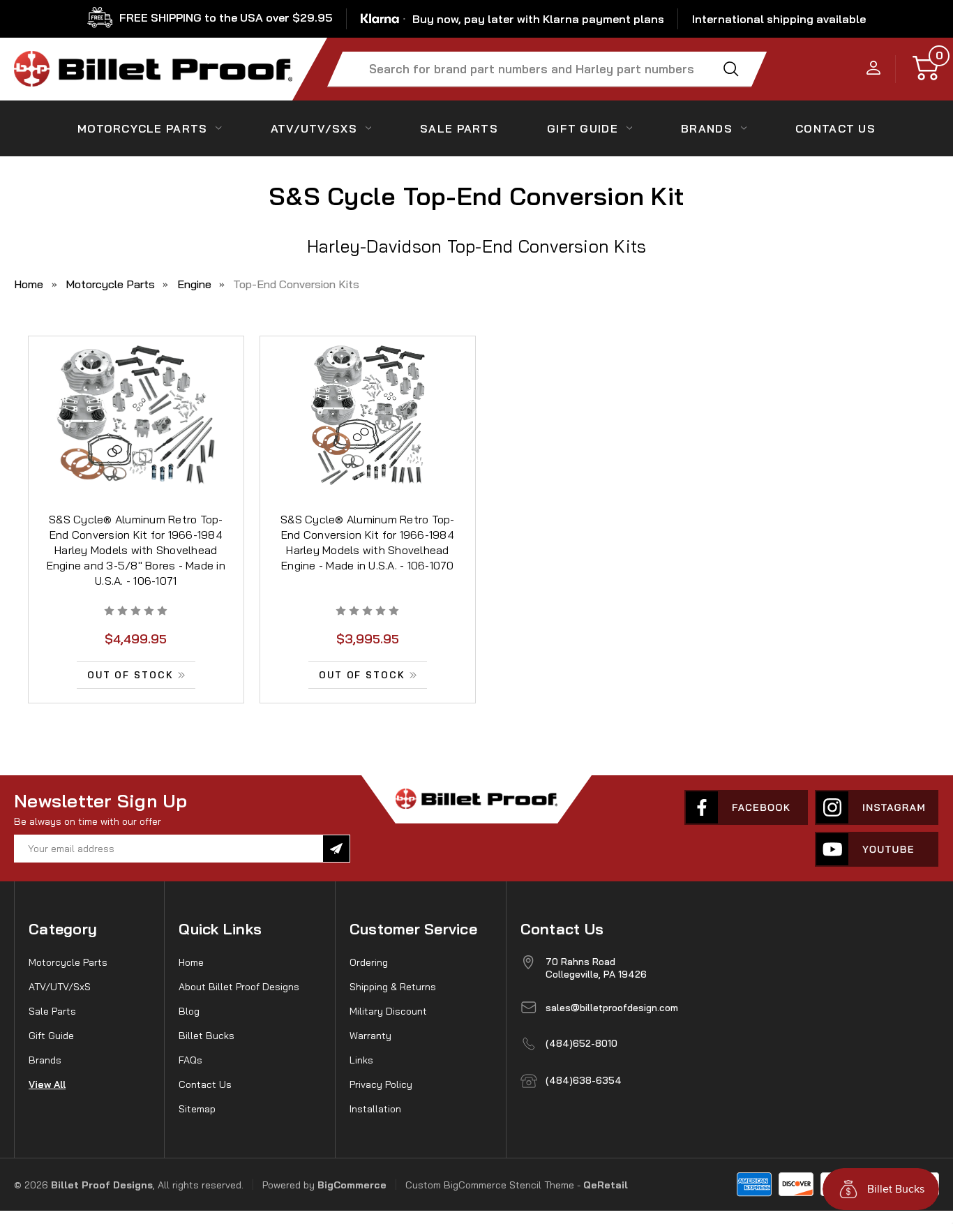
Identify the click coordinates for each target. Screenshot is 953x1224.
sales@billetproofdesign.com (612, 1007)
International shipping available (779, 19)
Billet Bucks (206, 1035)
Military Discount (388, 1011)
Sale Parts (459, 128)
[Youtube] (876, 849)
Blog (189, 1011)
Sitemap (197, 1109)
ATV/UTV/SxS (314, 128)
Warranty (370, 1035)
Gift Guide (582, 128)
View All (47, 1084)
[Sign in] (873, 69)
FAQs (190, 1060)
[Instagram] (876, 807)
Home (191, 962)
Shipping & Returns (393, 986)
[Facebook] (746, 807)
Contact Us (205, 1084)
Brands (707, 128)
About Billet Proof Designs (239, 986)
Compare (131, 433)
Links (361, 1060)
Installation (375, 1109)
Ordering (369, 962)
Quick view (136, 401)
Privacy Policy (381, 1084)
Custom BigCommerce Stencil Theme (489, 1185)
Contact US (835, 128)
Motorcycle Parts (142, 128)
